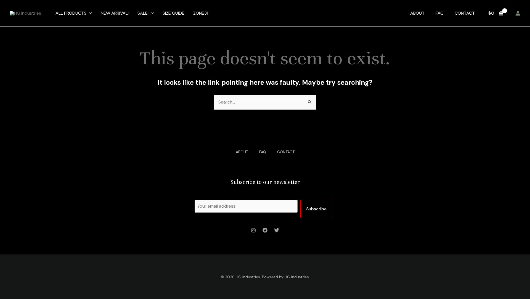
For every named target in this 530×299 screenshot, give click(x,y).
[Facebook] (265, 230)
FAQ (440, 13)
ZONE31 (200, 13)
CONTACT (465, 13)
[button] (89, 13)
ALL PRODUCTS (70, 13)
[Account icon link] (517, 13)
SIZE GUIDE (173, 13)
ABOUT (417, 13)
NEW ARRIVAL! (115, 13)
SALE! (143, 13)
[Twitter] (276, 230)
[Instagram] (253, 230)
